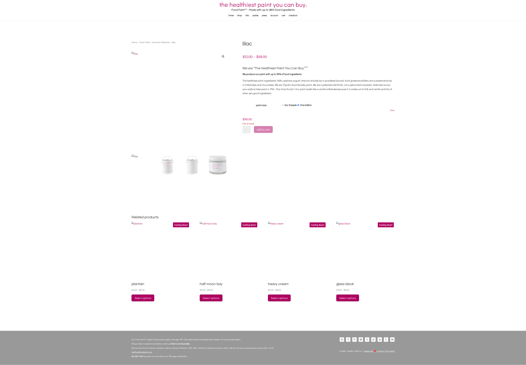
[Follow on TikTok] (373, 339)
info (247, 15)
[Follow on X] (367, 339)
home (231, 15)
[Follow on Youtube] (361, 339)
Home (134, 42)
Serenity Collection (161, 42)
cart (283, 15)
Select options (143, 298)
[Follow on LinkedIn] (380, 339)
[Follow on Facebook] (348, 339)
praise (255, 15)
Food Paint (145, 42)
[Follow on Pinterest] (354, 339)
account (274, 15)
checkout (293, 15)
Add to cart (263, 129)
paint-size (261, 105)
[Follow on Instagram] (342, 339)
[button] (223, 56)
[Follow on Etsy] (386, 339)
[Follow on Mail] (392, 339)
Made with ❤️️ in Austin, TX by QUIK (379, 351)
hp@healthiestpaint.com (142, 352)
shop (239, 15)
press (264, 15)
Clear (392, 110)
